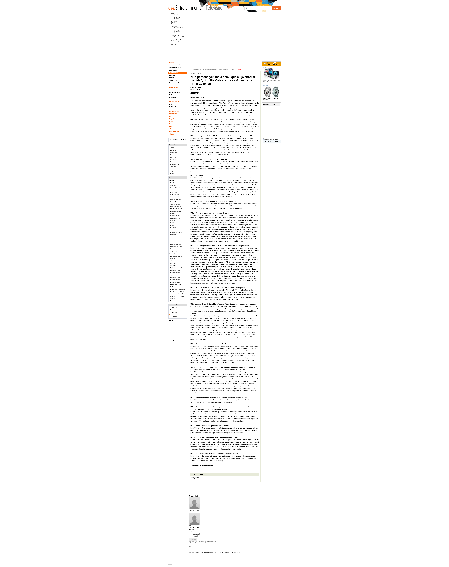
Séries (171, 129)
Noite (177, 32)
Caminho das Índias (176, 197)
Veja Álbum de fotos (198, 97)
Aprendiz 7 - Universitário (177, 293)
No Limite (173, 286)
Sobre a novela (196, 70)
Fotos (177, 16)
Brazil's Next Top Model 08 (177, 291)
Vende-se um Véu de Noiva (178, 248)
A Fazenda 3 (173, 261)
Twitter (195, 536)
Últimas (173, 13)
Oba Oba (178, 39)
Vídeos (178, 17)
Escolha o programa (176, 256)
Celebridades (174, 21)
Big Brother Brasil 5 (175, 282)
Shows (178, 31)
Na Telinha (173, 157)
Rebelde (171, 77)
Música (173, 40)
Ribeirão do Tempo (175, 244)
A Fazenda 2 (173, 263)
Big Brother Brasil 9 (175, 272)
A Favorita (173, 185)
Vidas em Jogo (173, 80)
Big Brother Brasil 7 (175, 277)
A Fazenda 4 (173, 258)
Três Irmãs (173, 241)
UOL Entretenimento (186, 8)
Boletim (174, 307)
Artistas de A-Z (175, 20)
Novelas (171, 62)
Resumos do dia (174, 83)
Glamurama (173, 152)
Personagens (223, 70)
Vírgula (172, 173)
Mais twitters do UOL (271, 141)
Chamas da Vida (175, 204)
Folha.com (173, 150)
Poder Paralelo (174, 230)
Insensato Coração (175, 211)
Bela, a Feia (173, 192)
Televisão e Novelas (176, 41)
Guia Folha (179, 38)
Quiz (170, 126)
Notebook (266, 104)
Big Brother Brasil (174, 92)
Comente (201, 93)
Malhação (172, 75)
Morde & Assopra (175, 215)
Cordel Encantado (175, 206)
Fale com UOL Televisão (177, 140)
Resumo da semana (210, 70)
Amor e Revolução (175, 65)
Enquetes (172, 119)
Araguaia (172, 189)
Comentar (193, 539)
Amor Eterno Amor (175, 67)
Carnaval (173, 44)
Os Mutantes (174, 223)
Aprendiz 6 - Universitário (177, 296)
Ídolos (171, 95)
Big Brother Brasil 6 (175, 279)
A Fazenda (172, 89)
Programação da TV (175, 101)
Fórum (239, 70)
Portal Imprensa (174, 164)
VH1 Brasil (172, 107)
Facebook (196, 534)
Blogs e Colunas (174, 111)
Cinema (173, 22)
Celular (174, 310)
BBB (172, 43)
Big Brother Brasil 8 (175, 275)
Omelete (172, 162)
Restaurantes (179, 27)
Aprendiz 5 (173, 298)
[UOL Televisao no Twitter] (270, 139)
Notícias (178, 14)
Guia (172, 25)
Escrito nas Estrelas (176, 208)
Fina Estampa (206, 64)
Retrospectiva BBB (175, 284)
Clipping (174, 312)
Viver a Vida (173, 251)
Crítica (171, 116)
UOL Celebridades (175, 169)
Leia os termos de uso (195, 553)
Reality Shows (173, 87)
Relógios (265, 85)
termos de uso (212, 541)
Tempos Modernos (175, 237)
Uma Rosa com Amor (176, 246)
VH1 (171, 171)
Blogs (177, 18)
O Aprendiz (172, 97)
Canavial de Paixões (176, 199)
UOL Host (228, 565)
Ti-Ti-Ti (172, 239)
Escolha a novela (175, 182)
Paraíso (172, 225)
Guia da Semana (180, 36)
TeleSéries (173, 166)
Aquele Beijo (173, 70)
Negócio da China (175, 218)
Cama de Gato (174, 194)
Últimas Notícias (174, 131)
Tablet (264, 67)
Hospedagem (221, 565)
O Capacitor (173, 159)
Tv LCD (273, 104)
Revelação (173, 234)
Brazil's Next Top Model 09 (177, 289)
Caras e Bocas (174, 201)
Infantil (178, 34)
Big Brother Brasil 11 (176, 268)
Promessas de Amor (176, 232)
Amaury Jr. (173, 147)
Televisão (212, 7)
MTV (170, 104)
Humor (173, 23)
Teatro (177, 30)
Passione (173, 227)
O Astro (172, 220)
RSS (173, 314)
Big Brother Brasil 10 (176, 270)
